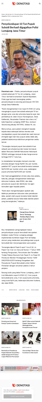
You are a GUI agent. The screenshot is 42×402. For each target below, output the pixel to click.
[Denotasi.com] (21, 3)
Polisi (27, 289)
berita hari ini (13, 289)
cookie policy (20, 392)
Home (3, 14)
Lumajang (22, 289)
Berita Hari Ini (10, 14)
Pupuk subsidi (35, 289)
